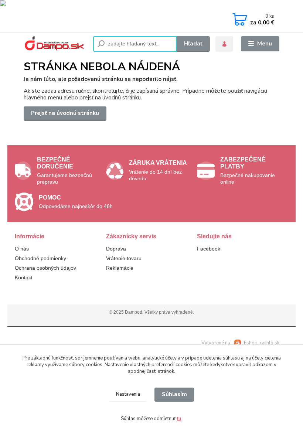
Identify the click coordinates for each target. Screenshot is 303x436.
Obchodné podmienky (40, 258)
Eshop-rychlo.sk (261, 343)
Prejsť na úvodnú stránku (65, 113)
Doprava (116, 249)
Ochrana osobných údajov (45, 268)
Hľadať (193, 43)
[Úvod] (56, 43)
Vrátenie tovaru (124, 258)
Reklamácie (119, 268)
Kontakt (24, 277)
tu (179, 418)
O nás (22, 249)
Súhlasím (174, 394)
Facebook (208, 249)
